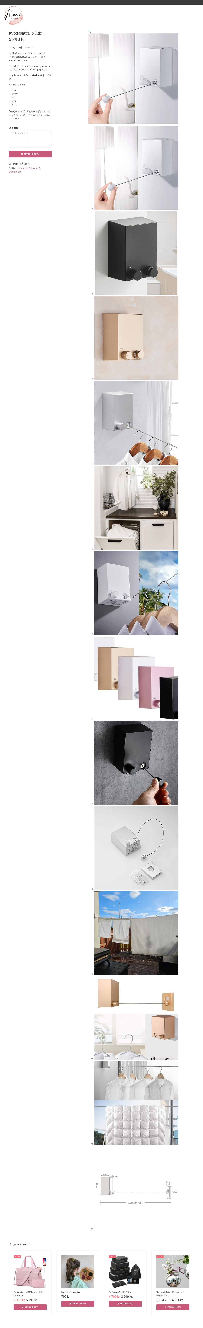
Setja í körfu (31, 154)
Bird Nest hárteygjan (70, 1292)
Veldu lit (13, 127)
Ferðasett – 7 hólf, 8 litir (120, 1292)
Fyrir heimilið (24, 168)
